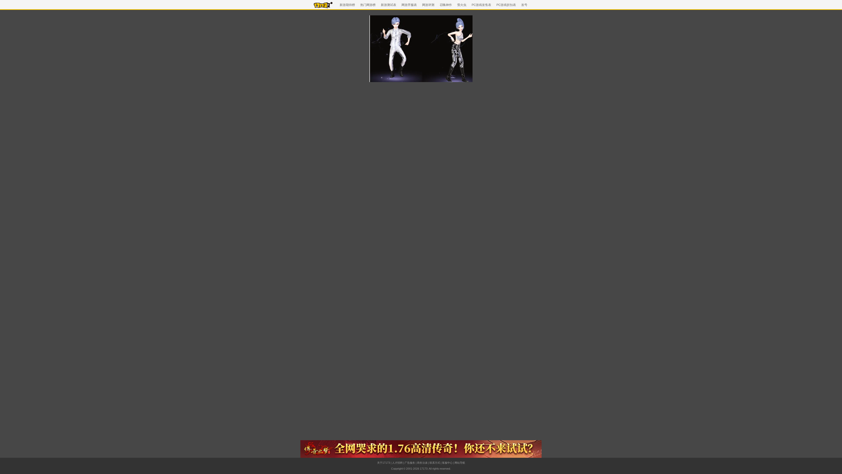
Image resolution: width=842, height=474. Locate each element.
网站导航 (460, 462)
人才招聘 (397, 462)
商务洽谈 (422, 462)
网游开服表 (409, 5)
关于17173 (383, 462)
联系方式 (435, 462)
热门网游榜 (368, 5)
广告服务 (410, 462)
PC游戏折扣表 (506, 5)
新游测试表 (388, 5)
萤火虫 (461, 5)
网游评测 (428, 5)
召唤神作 (446, 5)
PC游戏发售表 (481, 5)
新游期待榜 (347, 5)
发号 (524, 5)
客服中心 (447, 462)
